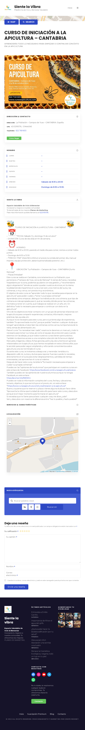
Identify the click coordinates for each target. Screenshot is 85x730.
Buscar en (52, 507)
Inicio (70, 8)
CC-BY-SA (75, 471)
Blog (52, 714)
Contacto (62, 714)
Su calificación (10, 531)
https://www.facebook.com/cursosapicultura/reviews (53, 370)
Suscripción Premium (36, 714)
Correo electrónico (11, 574)
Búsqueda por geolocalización (37, 507)
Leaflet (47, 471)
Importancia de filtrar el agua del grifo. (41, 622)
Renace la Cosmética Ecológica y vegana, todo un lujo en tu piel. (42, 653)
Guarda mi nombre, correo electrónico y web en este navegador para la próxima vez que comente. (43, 580)
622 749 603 (21, 131)
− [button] (10, 423)
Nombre (9, 566)
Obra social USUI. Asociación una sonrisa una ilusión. (41, 642)
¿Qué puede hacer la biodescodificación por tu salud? (42, 631)
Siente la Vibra (27, 6)
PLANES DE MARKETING (14, 640)
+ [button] (10, 420)
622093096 (44, 213)
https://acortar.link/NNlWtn (19, 378)
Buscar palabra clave (12, 500)
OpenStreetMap (60, 471)
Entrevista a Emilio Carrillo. (39, 613)
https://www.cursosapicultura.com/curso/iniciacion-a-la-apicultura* (36, 386)
